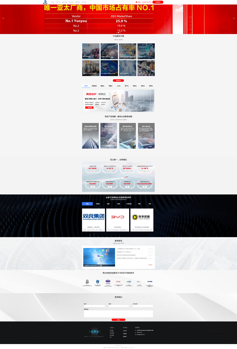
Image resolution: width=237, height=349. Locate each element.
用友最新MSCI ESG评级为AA (124, 252)
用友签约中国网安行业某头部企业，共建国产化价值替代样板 (132, 258)
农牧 (149, 204)
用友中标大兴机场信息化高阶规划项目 (126, 255)
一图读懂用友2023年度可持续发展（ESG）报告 (128, 248)
